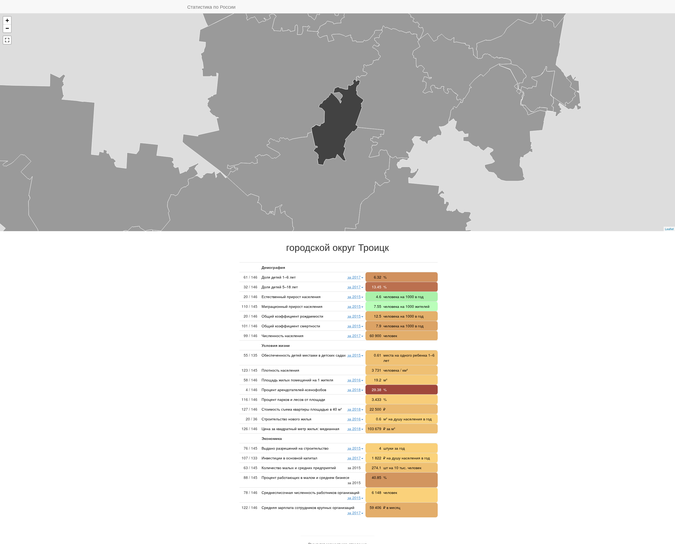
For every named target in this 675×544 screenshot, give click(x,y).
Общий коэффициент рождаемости (292, 316)
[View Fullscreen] (7, 40)
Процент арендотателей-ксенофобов (294, 389)
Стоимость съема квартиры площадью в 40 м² (302, 409)
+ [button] (7, 20)
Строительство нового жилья (286, 418)
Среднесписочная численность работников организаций (310, 492)
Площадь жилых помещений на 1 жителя (297, 379)
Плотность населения (280, 370)
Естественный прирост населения (291, 296)
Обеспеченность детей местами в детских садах (304, 355)
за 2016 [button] (354, 379)
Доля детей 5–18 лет (280, 286)
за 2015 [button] (354, 296)
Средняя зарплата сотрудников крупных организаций (308, 507)
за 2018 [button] (354, 389)
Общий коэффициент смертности (291, 325)
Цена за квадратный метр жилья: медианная (300, 428)
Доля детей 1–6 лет (279, 277)
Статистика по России (211, 6)
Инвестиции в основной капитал (289, 457)
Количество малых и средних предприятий (299, 467)
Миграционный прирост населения (292, 306)
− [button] (7, 28)
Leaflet (669, 229)
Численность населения (282, 335)
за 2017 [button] (354, 277)
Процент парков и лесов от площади (293, 399)
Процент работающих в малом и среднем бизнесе (305, 477)
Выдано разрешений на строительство (295, 448)
